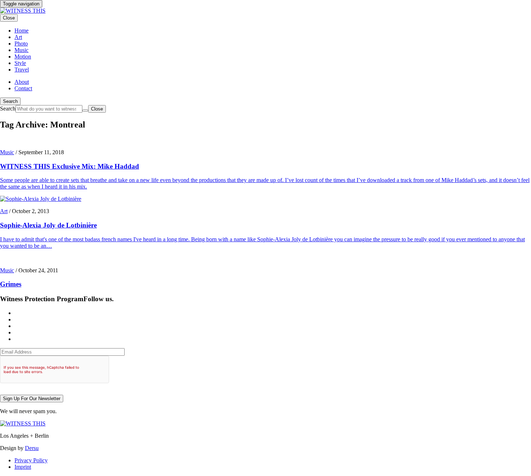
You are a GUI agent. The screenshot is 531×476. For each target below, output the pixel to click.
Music (7, 152)
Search (10, 101)
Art (4, 211)
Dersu (32, 448)
